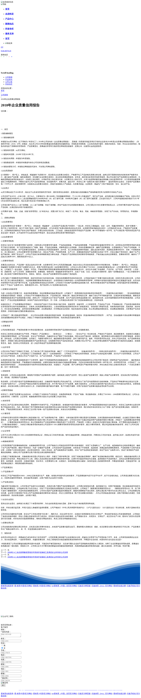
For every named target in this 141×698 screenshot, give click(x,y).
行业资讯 (8, 79)
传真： (3, 660)
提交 (3, 685)
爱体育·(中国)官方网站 (42, 586)
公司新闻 (8, 77)
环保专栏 (9, 29)
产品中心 (9, 19)
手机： (3, 650)
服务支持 (9, 33)
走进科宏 (9, 14)
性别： (3, 643)
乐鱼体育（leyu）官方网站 (102, 586)
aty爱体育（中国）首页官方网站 (64, 586)
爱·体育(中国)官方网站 (23, 586)
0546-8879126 (6, 51)
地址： (3, 669)
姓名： (3, 638)
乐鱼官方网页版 (84, 586)
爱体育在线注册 (119, 586)
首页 (7, 9)
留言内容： (6, 632)
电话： (3, 655)
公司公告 (8, 82)
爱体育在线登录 (7, 586)
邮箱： (3, 664)
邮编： (3, 673)
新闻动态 (9, 24)
